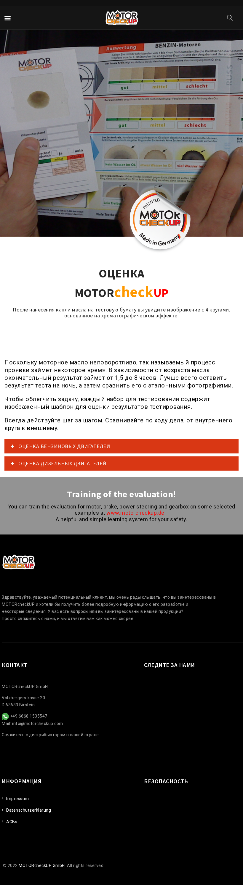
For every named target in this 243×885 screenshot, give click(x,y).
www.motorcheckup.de (135, 513)
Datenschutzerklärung (28, 810)
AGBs (11, 821)
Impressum (17, 798)
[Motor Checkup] (121, 18)
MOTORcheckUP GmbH (42, 865)
